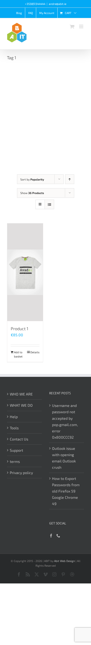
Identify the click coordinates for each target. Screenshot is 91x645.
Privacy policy (21, 472)
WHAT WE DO (21, 405)
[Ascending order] (69, 179)
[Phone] (58, 536)
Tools (14, 428)
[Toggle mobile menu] (81, 26)
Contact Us (19, 439)
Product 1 (19, 328)
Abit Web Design (64, 560)
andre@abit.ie (57, 3)
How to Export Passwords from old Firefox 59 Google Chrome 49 (66, 491)
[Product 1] (25, 272)
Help (14, 416)
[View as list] (49, 204)
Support (16, 450)
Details (34, 352)
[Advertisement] (45, 113)
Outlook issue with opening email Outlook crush (64, 457)
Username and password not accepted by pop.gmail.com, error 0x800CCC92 (65, 421)
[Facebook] (51, 536)
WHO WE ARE (21, 394)
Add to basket (18, 354)
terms (15, 461)
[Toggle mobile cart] (72, 26)
